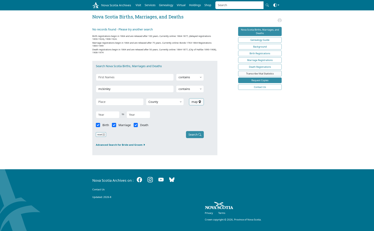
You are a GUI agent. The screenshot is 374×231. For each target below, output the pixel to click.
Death (144, 125)
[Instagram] (150, 179)
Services (150, 5)
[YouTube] (161, 179)
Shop (207, 5)
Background (260, 46)
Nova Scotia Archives (116, 5)
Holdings (195, 5)
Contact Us (260, 87)
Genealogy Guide (259, 40)
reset (100, 134)
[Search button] (267, 5)
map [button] (195, 102)
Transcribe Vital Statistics (260, 73)
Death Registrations (260, 66)
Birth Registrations (260, 53)
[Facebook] (139, 179)
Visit (138, 5)
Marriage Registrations (260, 60)
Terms (221, 213)
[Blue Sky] (172, 179)
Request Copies (260, 80)
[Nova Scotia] (219, 206)
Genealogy (166, 5)
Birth (105, 125)
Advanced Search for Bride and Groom (119, 144)
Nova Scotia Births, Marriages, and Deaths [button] (260, 31)
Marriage (124, 125)
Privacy (209, 213)
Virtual (181, 5)
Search (193, 134)
